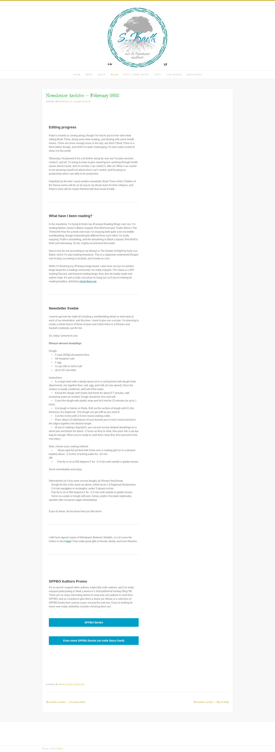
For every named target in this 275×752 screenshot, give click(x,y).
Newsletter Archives (71, 684)
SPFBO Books (94, 622)
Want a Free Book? (136, 74)
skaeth (86, 102)
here (68, 541)
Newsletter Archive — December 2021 (65, 702)
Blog (114, 74)
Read (89, 74)
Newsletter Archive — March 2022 (211, 702)
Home (77, 74)
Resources (194, 74)
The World (174, 74)
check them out (87, 281)
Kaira (60, 749)
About (102, 74)
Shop (157, 74)
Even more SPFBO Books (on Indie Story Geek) (93, 640)
